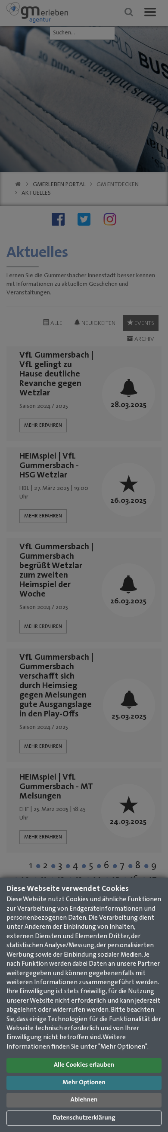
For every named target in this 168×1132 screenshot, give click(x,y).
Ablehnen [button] (84, 1100)
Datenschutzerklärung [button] (84, 1118)
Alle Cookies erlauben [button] (84, 1065)
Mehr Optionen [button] (84, 1083)
